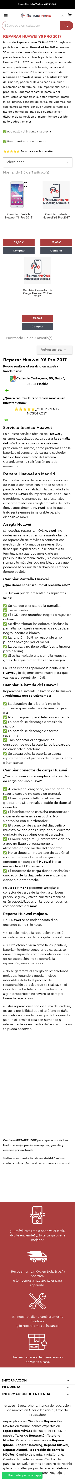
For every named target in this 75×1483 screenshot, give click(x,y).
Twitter (19, 1375)
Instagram (55, 1375)
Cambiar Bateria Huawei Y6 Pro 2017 (56, 216)
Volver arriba (54, 349)
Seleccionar (37, 162)
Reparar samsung (28, 1445)
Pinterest (37, 1375)
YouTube (28, 1375)
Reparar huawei (56, 1445)
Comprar (19, 251)
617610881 (51, 4)
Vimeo (46, 1375)
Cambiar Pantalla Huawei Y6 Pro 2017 (18, 216)
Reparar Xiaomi (15, 1450)
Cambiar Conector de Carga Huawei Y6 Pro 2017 (37, 293)
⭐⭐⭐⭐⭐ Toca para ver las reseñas (28, 151)
